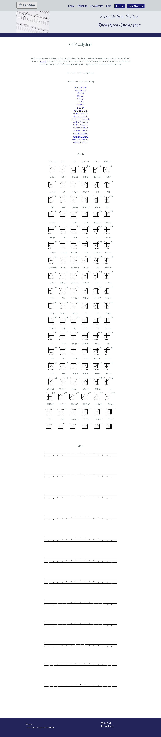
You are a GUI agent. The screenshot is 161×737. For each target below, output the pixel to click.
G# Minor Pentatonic (80, 128)
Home (71, 6)
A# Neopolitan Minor (80, 142)
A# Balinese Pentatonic (80, 139)
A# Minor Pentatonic (80, 122)
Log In (119, 6)
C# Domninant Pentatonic (80, 119)
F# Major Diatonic (81, 87)
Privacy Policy (107, 726)
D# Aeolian (80, 104)
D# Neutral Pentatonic (80, 133)
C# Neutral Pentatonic (80, 131)
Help (108, 6)
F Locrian (80, 107)
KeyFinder (43, 61)
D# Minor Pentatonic (80, 125)
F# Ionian (80, 93)
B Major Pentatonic (80, 110)
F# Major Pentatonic (80, 116)
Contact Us (106, 723)
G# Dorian (80, 96)
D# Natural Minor (80, 90)
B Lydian (80, 102)
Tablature (82, 6)
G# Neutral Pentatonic (80, 136)
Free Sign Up (136, 6)
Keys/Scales (96, 6)
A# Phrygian (80, 99)
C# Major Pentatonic (80, 113)
